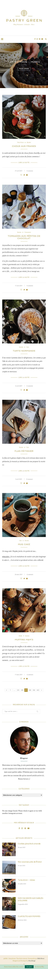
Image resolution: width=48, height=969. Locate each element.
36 (22, 690)
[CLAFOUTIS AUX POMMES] (9, 922)
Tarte (27, 347)
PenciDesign (31, 961)
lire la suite (24, 162)
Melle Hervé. (40, 958)
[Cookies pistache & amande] (9, 849)
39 (34, 690)
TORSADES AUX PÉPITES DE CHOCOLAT (24, 237)
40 (38, 690)
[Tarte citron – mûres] (9, 885)
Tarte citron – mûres (26, 880)
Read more (25, 74)
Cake (20, 540)
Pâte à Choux (20, 142)
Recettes (29, 142)
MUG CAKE (24, 544)
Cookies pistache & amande (29, 844)
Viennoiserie (27, 232)
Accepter (29, 967)
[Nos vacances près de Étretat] (9, 867)
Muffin (20, 636)
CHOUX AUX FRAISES (24, 146)
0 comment (30, 171)
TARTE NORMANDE (24, 351)
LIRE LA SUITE (24, 666)
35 (18, 690)
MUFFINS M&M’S (24, 639)
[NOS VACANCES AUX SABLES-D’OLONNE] (9, 904)
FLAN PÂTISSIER (24, 451)
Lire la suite (24, 277)
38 (30, 690)
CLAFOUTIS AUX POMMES (29, 916)
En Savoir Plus (39, 967)
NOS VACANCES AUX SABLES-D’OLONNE (25, 66)
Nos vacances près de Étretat (30, 862)
